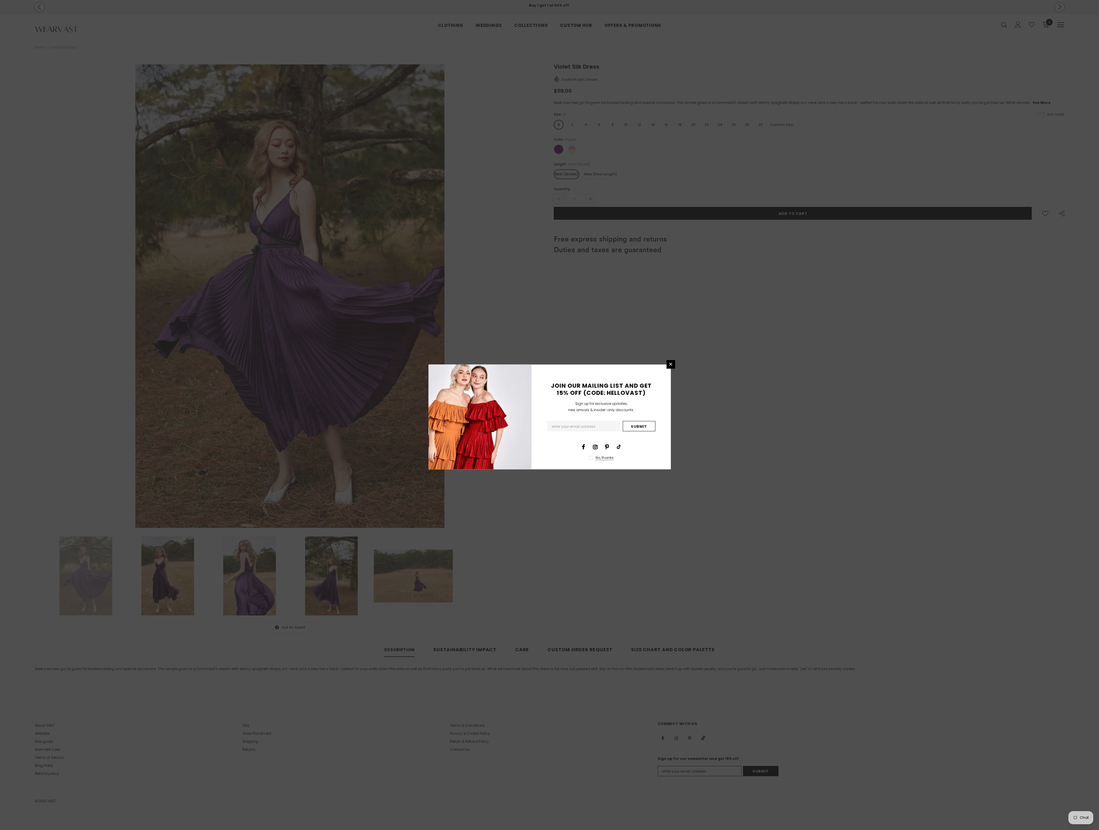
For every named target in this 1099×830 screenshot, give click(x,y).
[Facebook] (583, 446)
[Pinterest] (607, 446)
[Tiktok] (618, 446)
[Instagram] (595, 446)
